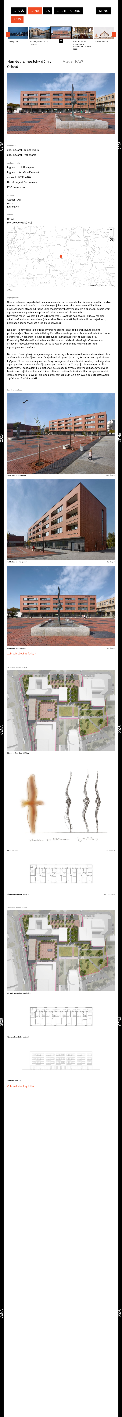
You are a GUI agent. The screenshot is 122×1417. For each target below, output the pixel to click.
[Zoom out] (111, 234)
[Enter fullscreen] (111, 240)
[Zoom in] (111, 229)
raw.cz (11, 203)
